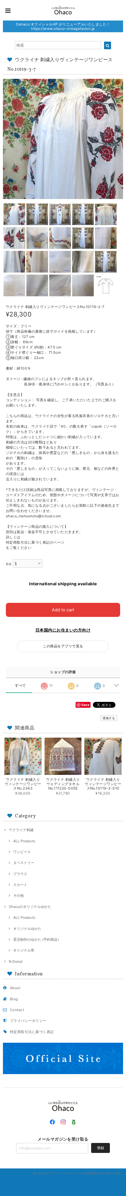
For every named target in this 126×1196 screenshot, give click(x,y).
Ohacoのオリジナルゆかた (30, 906)
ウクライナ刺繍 (21, 830)
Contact (17, 1010)
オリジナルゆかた (27, 928)
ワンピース (22, 852)
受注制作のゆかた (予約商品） (37, 939)
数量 (9, 564)
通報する (109, 718)
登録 (100, 1148)
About (15, 988)
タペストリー (23, 862)
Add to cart (63, 609)
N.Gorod (15, 961)
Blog (14, 999)
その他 (18, 895)
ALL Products (24, 841)
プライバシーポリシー (28, 1020)
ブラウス (20, 874)
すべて (20, 685)
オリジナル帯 (23, 950)
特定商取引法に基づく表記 (32, 1032)
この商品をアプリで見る (63, 646)
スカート (20, 884)
